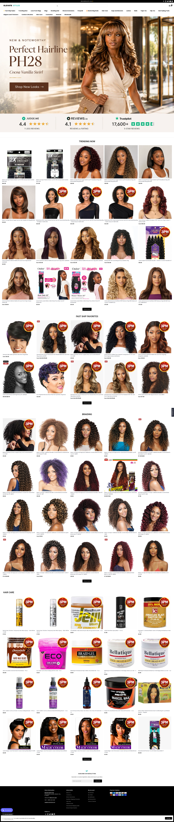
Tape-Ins (144, 11)
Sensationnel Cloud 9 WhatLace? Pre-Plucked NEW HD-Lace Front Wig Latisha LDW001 (53, 355)
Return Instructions (70, 797)
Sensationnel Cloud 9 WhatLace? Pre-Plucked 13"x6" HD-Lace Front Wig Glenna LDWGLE (119, 395)
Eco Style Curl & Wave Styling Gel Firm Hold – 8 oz (49, 670)
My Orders (90, 795)
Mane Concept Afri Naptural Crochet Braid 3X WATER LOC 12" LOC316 (153, 573)
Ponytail (80, 11)
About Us (68, 792)
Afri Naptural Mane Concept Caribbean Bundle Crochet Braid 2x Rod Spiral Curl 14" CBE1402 (154, 453)
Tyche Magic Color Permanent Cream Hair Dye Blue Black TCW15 (19, 751)
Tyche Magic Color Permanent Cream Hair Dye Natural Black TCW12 (52, 751)
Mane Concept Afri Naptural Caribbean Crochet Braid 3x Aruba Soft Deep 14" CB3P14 (154, 533)
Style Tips (68, 801)
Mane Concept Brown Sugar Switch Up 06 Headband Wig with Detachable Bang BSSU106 (120, 180)
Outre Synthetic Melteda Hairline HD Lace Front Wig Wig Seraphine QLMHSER (152, 355)
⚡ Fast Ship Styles (9, 11)
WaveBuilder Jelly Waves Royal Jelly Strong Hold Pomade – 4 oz (86, 630)
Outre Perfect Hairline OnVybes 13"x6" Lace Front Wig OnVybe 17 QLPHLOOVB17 (154, 220)
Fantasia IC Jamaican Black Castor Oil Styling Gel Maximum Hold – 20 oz (154, 631)
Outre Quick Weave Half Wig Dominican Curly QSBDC (151, 394)
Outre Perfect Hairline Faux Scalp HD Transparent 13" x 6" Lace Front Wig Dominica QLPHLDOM (119, 355)
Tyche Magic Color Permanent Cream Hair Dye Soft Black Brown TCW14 (120, 751)
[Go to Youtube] (170, 1)
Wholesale (67, 14)
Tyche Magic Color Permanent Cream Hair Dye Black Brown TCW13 (85, 751)
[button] (171, 3)
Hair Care (105, 11)
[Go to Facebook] (163, 1)
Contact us (69, 795)
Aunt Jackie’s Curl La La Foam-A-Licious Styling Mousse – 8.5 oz (18, 710)
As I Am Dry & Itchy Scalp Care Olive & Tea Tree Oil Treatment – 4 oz (86, 711)
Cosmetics (49, 14)
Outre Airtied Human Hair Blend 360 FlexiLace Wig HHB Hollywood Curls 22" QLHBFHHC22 (120, 301)
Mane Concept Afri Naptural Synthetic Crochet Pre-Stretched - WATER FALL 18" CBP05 (19, 493)
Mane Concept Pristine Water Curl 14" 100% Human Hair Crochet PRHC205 (18, 180)
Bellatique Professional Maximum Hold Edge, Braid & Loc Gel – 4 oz (120, 671)
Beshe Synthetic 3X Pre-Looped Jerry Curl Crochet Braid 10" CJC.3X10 (85, 355)
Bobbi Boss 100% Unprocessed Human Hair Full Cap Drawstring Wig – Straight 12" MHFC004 (52, 220)
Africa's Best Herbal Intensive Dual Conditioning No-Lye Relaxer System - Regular (154, 711)
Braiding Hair (55, 11)
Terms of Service (92, 801)
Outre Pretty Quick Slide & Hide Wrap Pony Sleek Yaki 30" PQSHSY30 (50, 301)
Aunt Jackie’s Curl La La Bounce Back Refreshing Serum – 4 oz (52, 710)
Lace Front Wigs (36, 11)
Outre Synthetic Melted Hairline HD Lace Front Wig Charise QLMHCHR (16, 301)
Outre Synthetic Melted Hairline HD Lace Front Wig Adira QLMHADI (86, 260)
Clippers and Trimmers (10, 14)
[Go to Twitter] (168, 1)
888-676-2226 (53, 797)
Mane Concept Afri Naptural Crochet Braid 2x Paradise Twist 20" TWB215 (86, 493)
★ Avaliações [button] (172, 412)
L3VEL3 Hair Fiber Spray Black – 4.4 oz (113, 630)
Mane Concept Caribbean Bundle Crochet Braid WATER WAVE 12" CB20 (120, 533)
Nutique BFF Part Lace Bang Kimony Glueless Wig (116, 260)
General (58, 14)
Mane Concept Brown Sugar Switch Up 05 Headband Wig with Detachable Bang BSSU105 (154, 180)
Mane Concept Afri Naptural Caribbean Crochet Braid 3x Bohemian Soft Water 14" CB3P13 (84, 573)
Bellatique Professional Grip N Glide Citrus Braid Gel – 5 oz (85, 670)
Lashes (128, 11)
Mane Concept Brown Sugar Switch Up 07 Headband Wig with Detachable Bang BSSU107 (85, 180)
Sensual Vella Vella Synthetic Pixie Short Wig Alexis (15, 354)
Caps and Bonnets (117, 11)
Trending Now (22, 11)
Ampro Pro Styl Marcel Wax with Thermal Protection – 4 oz (119, 710)
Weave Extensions (68, 11)
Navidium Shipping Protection (73, 799)
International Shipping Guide (72, 805)
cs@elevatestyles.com (50, 802)
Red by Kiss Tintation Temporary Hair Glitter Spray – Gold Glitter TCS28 (19, 631)
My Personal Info (92, 799)
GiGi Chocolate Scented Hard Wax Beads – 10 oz (15, 670)
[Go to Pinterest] (172, 1)
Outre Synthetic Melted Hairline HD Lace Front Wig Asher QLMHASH (52, 260)
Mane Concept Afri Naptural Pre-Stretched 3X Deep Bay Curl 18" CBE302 (19, 533)
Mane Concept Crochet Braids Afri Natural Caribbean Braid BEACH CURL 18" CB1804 (119, 573)
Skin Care (39, 14)
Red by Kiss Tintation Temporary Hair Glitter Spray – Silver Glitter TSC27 (53, 631)
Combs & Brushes (27, 14)
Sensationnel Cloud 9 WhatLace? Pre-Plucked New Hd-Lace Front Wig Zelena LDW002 (86, 395)
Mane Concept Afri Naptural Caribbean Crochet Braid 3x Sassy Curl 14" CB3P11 (86, 453)
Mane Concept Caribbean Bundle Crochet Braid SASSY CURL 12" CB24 (53, 573)
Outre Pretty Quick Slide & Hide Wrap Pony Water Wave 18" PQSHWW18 (85, 301)
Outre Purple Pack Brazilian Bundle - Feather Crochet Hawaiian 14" (155, 260)
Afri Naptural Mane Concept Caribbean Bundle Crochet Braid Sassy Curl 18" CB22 (153, 493)
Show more (87, 309)
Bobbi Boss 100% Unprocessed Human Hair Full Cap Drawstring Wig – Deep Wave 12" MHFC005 (87, 220)
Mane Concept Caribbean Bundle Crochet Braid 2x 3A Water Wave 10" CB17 (52, 493)
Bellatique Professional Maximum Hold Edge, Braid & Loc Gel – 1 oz (154, 670)
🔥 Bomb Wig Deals (92, 11)
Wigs (46, 11)
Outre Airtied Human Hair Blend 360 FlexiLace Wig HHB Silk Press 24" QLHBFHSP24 (154, 301)
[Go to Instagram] (166, 1)
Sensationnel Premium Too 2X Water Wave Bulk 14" (151, 751)
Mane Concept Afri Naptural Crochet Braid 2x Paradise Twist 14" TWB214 (19, 573)
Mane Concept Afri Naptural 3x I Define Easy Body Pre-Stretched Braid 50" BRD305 (120, 493)
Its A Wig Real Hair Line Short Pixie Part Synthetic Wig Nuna (51, 394)
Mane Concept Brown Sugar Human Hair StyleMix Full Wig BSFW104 (18, 220)
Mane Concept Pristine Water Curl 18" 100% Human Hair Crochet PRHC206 (52, 180)
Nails (135, 11)
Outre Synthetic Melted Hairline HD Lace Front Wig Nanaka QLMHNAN (16, 261)
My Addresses (91, 797)
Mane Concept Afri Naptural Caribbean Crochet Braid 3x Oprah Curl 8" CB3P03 (52, 533)
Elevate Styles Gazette (71, 808)
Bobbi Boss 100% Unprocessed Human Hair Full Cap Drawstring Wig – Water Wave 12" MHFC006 (121, 220)
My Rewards (91, 792)
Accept (168, 818)
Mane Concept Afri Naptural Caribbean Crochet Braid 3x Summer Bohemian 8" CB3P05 (86, 533)
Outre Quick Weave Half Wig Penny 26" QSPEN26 (15, 394)
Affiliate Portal (69, 803)
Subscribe (97, 781)
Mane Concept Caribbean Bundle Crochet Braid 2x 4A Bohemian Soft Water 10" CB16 (53, 453)
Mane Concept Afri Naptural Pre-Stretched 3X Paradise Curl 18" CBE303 (120, 453)
